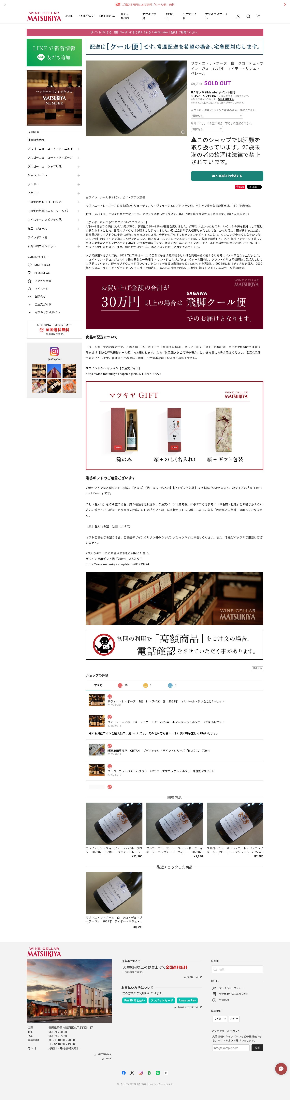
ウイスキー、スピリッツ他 (45, 219)
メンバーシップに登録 (205, 96)
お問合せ (169, 16)
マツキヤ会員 (149, 16)
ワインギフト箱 (37, 237)
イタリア (33, 193)
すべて (98, 685)
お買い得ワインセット (42, 246)
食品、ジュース (37, 228)
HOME (69, 16)
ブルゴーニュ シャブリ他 (45, 166)
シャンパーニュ (37, 175)
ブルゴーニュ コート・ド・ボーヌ (50, 157)
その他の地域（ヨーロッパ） (46, 202)
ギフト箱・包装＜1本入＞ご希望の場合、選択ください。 (224, 110)
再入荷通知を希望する (227, 176)
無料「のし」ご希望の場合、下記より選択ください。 (222, 123)
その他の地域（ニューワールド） (49, 210)
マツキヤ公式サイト (216, 16)
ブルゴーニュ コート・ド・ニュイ (50, 148)
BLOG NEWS (125, 16)
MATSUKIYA (107, 16)
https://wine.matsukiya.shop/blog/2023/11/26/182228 (123, 373)
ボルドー (33, 184)
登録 (257, 1047)
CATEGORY (86, 16)
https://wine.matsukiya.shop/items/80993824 (117, 564)
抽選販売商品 (36, 140)
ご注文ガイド (189, 16)
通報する (257, 668)
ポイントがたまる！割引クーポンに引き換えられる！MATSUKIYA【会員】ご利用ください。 (145, 32)
